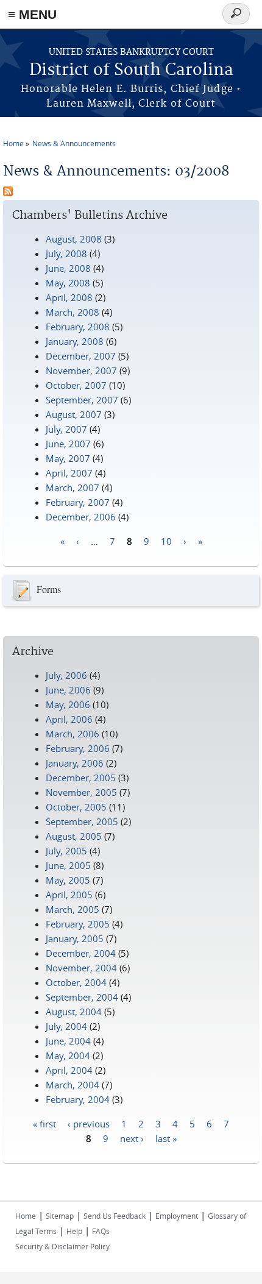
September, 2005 (82, 821)
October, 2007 (76, 385)
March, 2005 (72, 909)
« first (44, 1123)
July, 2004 (66, 1026)
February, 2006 (78, 748)
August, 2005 (74, 836)
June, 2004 (68, 1041)
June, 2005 (68, 865)
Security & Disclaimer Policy (62, 1246)
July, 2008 (66, 253)
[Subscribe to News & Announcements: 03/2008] (8, 192)
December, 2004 (81, 953)
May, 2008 (68, 283)
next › (132, 1138)
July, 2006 (66, 675)
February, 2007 (78, 502)
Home (13, 143)
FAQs (101, 1231)
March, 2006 (72, 734)
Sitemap (60, 1216)
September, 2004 (82, 997)
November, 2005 (81, 792)
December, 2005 (81, 777)
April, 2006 (69, 719)
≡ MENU (32, 14)
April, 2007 (69, 473)
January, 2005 (75, 938)
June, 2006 (68, 690)
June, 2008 (68, 268)
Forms (49, 589)
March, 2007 (72, 487)
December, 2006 (81, 517)
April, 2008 (69, 297)
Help (74, 1231)
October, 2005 (76, 807)
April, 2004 (69, 1070)
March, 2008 (72, 312)
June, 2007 (68, 444)
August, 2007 (74, 414)
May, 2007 (68, 458)
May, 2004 (68, 1055)
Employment (176, 1216)
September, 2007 (82, 400)
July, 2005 (66, 851)
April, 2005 (69, 895)
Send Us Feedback (114, 1216)
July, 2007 (66, 429)
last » (166, 1138)
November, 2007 (81, 370)
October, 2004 (76, 982)
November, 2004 (81, 968)
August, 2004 (74, 1012)
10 (166, 540)
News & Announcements (74, 143)
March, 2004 (72, 1085)
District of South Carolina (131, 70)
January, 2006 (75, 763)
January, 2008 (75, 341)
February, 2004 (78, 1099)
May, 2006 (68, 704)
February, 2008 (78, 327)
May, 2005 (68, 880)
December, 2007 (81, 356)
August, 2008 (74, 239)
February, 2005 (78, 924)
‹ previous (89, 1123)
